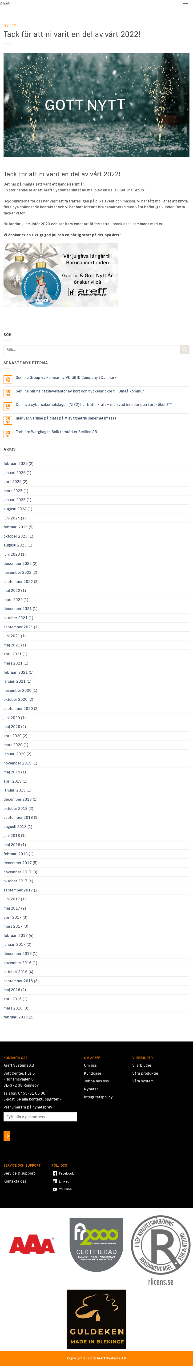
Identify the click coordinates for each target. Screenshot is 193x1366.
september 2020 (18, 708)
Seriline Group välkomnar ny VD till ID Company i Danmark (66, 377)
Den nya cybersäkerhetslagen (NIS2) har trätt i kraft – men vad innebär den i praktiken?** (94, 404)
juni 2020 (12, 717)
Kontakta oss (15, 1181)
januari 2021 (15, 681)
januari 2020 (15, 754)
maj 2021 (12, 645)
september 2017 (18, 890)
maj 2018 (12, 844)
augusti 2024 (15, 509)
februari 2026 (16, 463)
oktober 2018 (16, 808)
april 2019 (13, 781)
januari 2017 (15, 944)
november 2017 (18, 872)
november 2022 (18, 572)
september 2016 (18, 980)
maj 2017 (12, 908)
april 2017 (13, 917)
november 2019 (18, 763)
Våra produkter (145, 1073)
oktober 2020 (16, 699)
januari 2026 (15, 472)
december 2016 (18, 953)
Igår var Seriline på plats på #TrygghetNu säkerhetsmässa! (66, 418)
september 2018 (18, 817)
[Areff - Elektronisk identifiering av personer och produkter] (5, 3)
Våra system (143, 1081)
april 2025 (13, 481)
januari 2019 (15, 790)
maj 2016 (12, 989)
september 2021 (18, 627)
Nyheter (91, 1089)
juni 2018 (12, 835)
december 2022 (18, 563)
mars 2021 (13, 663)
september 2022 (18, 581)
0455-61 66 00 (31, 1093)
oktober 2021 (16, 617)
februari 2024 (16, 527)
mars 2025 (13, 490)
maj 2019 (12, 772)
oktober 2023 (16, 536)
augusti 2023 (15, 545)
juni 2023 (12, 554)
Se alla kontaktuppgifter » (39, 1099)
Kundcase (92, 1073)
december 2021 (18, 608)
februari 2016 (16, 1017)
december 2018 (18, 799)
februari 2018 (16, 853)
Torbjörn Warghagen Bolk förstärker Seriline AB (56, 432)
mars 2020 (13, 744)
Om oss (90, 1065)
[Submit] (184, 349)
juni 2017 (12, 899)
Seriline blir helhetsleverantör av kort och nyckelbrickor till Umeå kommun (80, 391)
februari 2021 (16, 672)
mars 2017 (13, 926)
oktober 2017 (16, 881)
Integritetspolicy (98, 1096)
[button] (185, 3)
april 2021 (13, 654)
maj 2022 (12, 590)
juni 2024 (12, 518)
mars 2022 (13, 599)
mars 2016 (13, 1008)
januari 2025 (15, 499)
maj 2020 (12, 726)
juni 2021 (12, 636)
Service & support (19, 1173)
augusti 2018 (15, 826)
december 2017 (18, 862)
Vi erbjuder (141, 1065)
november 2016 (18, 962)
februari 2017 (16, 935)
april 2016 (13, 999)
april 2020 (13, 735)
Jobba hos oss (96, 1081)
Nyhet (10, 26)
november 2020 (18, 690)
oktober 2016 (16, 971)
